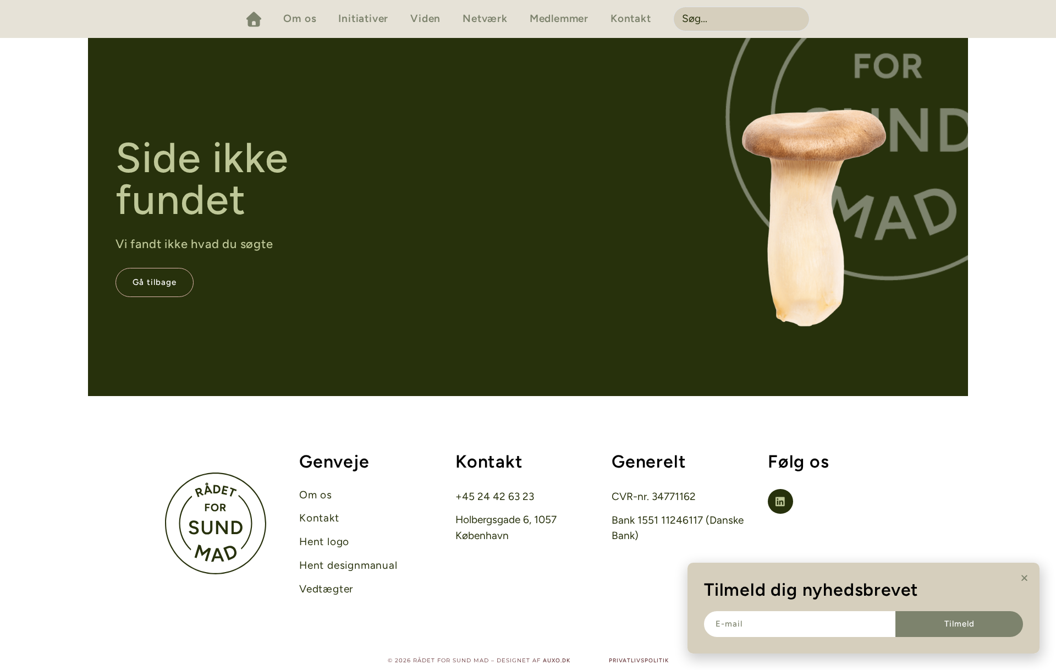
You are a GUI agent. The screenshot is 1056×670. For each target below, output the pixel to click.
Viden (425, 18)
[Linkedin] (780, 501)
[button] (1024, 578)
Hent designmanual (348, 565)
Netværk (485, 18)
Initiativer (363, 18)
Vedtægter (326, 589)
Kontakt (630, 18)
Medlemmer (559, 18)
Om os (299, 18)
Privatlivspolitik (639, 660)
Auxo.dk (556, 660)
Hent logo (324, 542)
